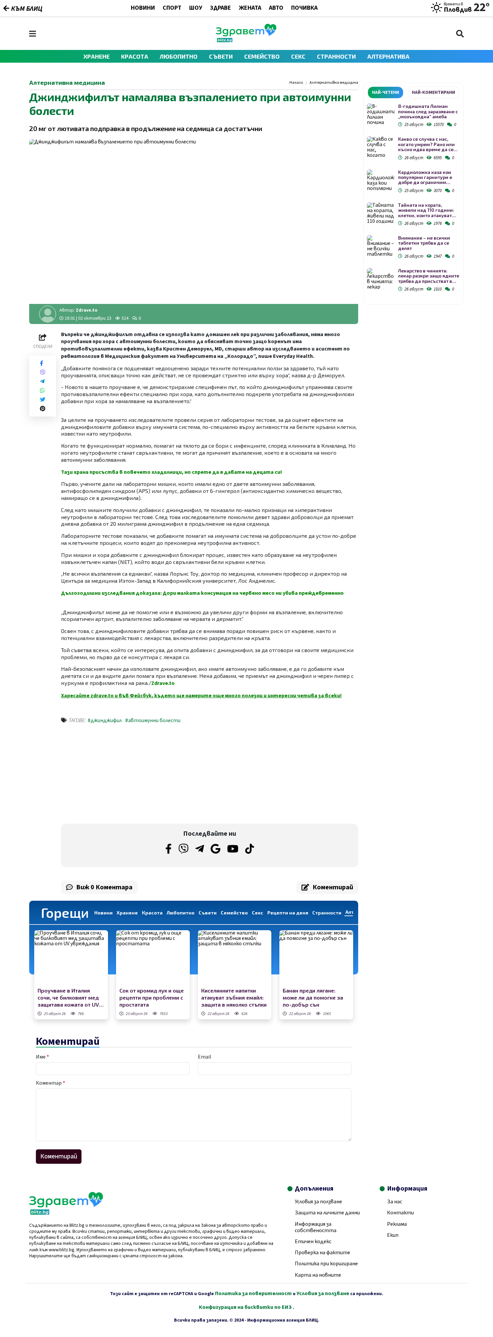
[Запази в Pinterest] (43, 408)
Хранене (97, 56)
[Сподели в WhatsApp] (42, 390)
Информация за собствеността (315, 1227)
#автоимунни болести (152, 720)
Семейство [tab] (234, 912)
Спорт (172, 8)
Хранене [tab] (127, 912)
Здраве (220, 8)
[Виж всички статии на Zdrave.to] (48, 314)
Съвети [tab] (208, 912)
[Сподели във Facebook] (42, 363)
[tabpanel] (413, 199)
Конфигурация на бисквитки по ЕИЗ (246, 1307)
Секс (298, 56)
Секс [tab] (257, 912)
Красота (134, 56)
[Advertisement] (133, 775)
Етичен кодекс (313, 1241)
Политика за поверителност (253, 1293)
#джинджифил (105, 720)
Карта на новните (318, 1275)
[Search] (460, 34)
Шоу (195, 8)
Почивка (304, 8)
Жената (250, 8)
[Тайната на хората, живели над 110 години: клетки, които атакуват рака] (381, 213)
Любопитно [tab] (181, 912)
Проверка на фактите (322, 1252)
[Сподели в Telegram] (42, 381)
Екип (392, 1235)
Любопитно (179, 56)
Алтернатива (388, 56)
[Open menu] (32, 34)
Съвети (221, 56)
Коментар (50, 1083)
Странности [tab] (326, 912)
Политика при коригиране (326, 1263)
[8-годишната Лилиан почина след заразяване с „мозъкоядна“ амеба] (381, 114)
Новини (143, 8)
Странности (336, 56)
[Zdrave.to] (246, 40)
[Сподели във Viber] (43, 372)
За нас (394, 1201)
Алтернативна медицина (334, 83)
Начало (296, 83)
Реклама (397, 1224)
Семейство (262, 56)
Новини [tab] (103, 912)
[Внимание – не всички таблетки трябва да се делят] (381, 245)
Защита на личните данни (327, 1212)
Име (42, 1057)
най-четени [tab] (385, 92)
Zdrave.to (87, 310)
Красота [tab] (152, 912)
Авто (276, 8)
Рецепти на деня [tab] (287, 912)
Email (204, 1057)
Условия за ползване (318, 1201)
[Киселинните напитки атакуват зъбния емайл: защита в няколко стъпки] (235, 957)
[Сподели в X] (43, 399)
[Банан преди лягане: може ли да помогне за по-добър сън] (316, 957)
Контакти (400, 1212)
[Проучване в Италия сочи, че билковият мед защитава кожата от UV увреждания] (71, 957)
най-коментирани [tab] (433, 92)
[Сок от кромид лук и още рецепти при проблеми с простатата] (153, 957)
